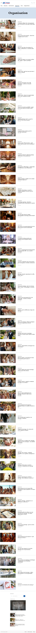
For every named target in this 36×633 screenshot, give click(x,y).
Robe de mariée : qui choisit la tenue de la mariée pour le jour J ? (26, 358)
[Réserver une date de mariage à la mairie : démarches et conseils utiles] (8, 48)
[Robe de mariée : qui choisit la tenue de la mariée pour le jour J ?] (8, 358)
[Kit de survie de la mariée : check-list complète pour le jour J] (8, 36)
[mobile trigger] (1, 3)
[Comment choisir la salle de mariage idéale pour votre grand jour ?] (8, 155)
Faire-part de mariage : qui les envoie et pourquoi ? (26, 525)
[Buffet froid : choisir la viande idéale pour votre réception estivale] (8, 96)
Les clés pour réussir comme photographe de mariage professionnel (26, 215)
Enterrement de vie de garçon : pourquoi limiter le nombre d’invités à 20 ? (26, 406)
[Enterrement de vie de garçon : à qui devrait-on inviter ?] (8, 537)
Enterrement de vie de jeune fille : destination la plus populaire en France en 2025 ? (26, 489)
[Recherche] (32, 3)
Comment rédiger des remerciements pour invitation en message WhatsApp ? (26, 24)
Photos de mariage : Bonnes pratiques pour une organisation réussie (26, 322)
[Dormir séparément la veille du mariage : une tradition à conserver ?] (8, 477)
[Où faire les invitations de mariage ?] (8, 585)
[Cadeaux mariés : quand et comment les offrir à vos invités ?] (8, 382)
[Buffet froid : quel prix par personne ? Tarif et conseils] (8, 72)
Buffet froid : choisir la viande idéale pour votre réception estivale (26, 95)
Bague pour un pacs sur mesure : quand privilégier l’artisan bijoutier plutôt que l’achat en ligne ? (20, 615)
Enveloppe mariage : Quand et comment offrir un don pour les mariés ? (26, 203)
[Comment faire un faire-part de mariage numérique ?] (8, 131)
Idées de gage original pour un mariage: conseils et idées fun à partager (25, 394)
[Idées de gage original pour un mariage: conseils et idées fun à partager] (8, 394)
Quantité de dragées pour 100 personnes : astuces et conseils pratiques (24, 84)
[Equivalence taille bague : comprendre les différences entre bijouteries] (8, 167)
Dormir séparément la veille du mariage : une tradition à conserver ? (26, 477)
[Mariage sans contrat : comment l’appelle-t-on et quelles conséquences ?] (8, 453)
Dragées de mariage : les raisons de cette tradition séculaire (25, 429)
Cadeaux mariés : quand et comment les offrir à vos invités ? (26, 382)
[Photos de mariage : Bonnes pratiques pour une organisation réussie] (8, 322)
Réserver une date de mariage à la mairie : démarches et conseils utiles (26, 48)
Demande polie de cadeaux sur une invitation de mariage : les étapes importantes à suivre (25, 513)
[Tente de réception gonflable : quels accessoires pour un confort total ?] (8, 107)
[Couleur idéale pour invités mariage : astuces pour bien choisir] (8, 370)
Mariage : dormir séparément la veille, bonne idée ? (26, 274)
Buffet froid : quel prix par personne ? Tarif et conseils (26, 72)
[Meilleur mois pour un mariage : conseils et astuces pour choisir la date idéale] (8, 334)
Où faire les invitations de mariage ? (26, 585)
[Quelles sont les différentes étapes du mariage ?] (8, 310)
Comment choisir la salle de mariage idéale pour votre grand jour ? (26, 155)
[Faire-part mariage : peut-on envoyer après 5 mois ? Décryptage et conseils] (8, 286)
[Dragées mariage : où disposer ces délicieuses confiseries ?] (8, 501)
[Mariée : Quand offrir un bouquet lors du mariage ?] (8, 346)
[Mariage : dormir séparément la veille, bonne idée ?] (8, 274)
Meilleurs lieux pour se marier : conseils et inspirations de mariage (25, 465)
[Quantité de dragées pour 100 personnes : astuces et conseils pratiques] (8, 84)
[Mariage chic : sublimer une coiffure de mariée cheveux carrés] (12, 619)
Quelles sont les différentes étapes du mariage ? (26, 310)
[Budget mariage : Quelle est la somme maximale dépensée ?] (8, 179)
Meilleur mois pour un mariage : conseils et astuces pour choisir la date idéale (26, 334)
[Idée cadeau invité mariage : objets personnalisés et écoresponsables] (8, 573)
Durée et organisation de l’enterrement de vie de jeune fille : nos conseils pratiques (26, 251)
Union (16, 623)
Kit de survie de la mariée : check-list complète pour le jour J (26, 36)
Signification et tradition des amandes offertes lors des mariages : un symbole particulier (26, 441)
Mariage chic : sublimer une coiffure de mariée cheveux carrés (20, 620)
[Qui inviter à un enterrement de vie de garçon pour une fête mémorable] (8, 227)
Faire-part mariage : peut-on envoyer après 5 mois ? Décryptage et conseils (26, 286)
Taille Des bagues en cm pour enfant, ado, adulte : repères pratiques (26, 60)
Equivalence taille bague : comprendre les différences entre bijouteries (26, 167)
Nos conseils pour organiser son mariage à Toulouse (25, 418)
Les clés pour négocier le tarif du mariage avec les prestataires (25, 549)
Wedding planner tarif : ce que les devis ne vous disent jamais (25, 119)
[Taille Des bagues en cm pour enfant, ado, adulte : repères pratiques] (8, 60)
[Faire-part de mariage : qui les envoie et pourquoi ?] (8, 525)
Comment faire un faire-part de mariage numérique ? (25, 131)
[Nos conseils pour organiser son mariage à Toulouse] (8, 418)
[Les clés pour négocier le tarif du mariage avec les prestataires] (8, 549)
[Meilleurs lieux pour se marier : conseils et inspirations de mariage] (8, 465)
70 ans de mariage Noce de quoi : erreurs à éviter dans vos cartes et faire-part (20, 625)
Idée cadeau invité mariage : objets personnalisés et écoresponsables (25, 573)
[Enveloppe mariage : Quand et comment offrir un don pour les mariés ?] (8, 203)
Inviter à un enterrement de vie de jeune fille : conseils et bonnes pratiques (25, 298)
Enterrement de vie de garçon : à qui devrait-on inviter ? (26, 537)
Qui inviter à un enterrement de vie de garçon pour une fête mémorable (26, 227)
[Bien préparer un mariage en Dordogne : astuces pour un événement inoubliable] (8, 561)
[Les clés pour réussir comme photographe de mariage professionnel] (8, 215)
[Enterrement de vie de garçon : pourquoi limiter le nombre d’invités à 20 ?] (8, 406)
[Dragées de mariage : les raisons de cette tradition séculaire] (8, 430)
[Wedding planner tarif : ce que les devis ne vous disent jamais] (8, 119)
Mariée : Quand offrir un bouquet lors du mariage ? (26, 346)
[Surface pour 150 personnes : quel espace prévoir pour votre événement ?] (8, 143)
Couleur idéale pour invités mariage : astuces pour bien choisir (26, 370)
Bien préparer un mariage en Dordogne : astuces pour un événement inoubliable (26, 561)
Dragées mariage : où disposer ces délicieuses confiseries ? (25, 501)
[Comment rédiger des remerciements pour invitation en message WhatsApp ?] (8, 24)
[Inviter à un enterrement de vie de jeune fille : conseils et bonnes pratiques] (8, 298)
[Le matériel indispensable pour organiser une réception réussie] (8, 239)
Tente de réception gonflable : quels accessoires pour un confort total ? (26, 107)
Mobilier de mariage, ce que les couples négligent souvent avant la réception (25, 191)
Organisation (20, 34)
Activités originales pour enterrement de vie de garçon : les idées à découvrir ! (26, 263)
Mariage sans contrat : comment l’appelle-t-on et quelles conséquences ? (26, 453)
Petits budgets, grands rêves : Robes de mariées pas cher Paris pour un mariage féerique (18, 606)
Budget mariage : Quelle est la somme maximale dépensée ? (26, 179)
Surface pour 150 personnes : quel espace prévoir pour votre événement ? (26, 143)
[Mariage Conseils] (6, 3)
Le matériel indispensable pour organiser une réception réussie (25, 239)
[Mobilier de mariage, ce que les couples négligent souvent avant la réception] (8, 191)
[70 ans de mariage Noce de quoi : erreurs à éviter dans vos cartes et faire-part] (12, 624)
